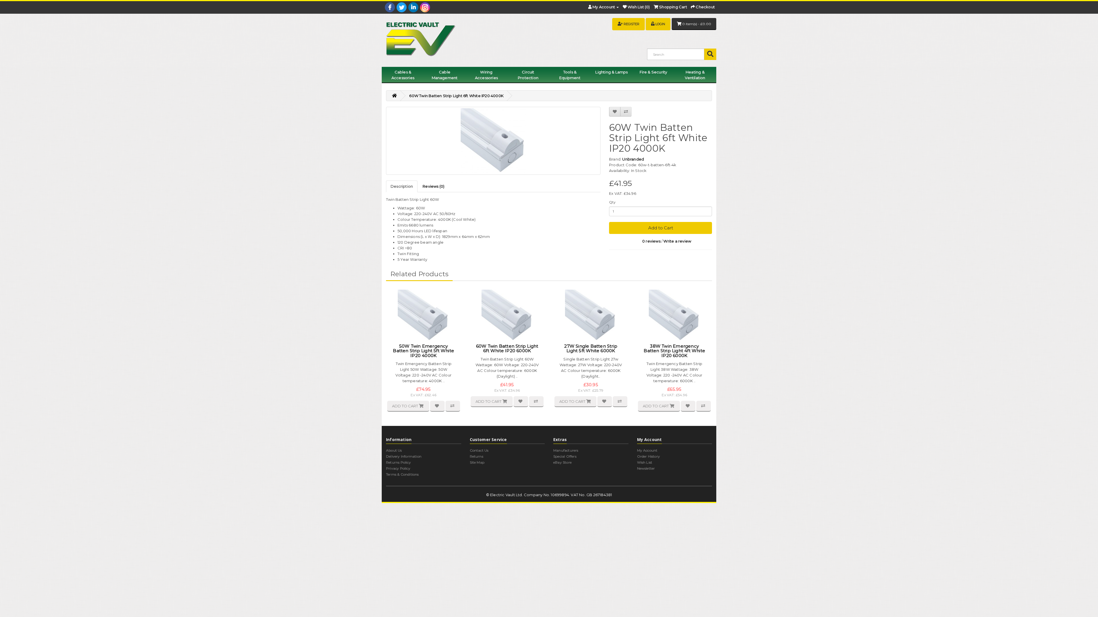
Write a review (677, 241)
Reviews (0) (433, 186)
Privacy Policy (398, 468)
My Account (647, 450)
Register (631, 24)
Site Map (477, 462)
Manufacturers (565, 450)
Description (402, 186)
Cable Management (445, 75)
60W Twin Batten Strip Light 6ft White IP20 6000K (507, 348)
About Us (394, 450)
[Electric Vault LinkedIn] (413, 7)
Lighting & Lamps (611, 72)
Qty (612, 202)
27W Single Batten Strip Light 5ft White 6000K (590, 348)
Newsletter (646, 468)
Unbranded (633, 159)
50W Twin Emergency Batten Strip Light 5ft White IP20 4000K (423, 350)
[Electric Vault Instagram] (425, 7)
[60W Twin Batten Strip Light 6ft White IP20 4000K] (493, 141)
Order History (648, 456)
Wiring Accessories (486, 75)
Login (660, 24)
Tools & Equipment (569, 75)
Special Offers (564, 456)
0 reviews (651, 241)
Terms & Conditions (402, 474)
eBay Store (562, 462)
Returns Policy (398, 462)
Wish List (645, 462)
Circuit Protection (528, 75)
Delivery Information (403, 456)
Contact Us (479, 450)
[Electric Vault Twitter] (402, 7)
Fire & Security (653, 72)
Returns (476, 456)
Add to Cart (660, 228)
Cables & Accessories (402, 75)
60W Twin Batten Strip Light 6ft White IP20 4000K (456, 95)
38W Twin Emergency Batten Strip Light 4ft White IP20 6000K (674, 350)
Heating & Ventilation (695, 75)
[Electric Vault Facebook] (390, 7)
